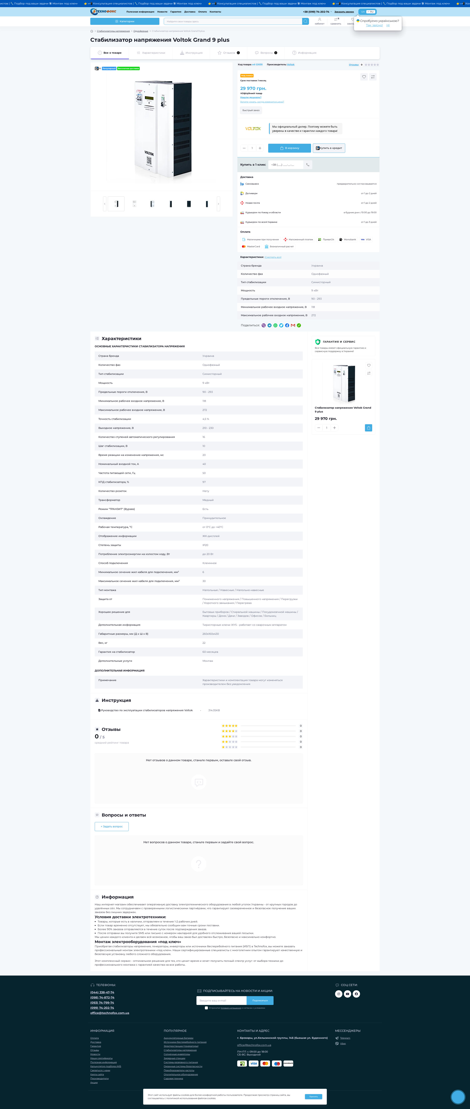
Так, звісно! (374, 25)
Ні (388, 25)
